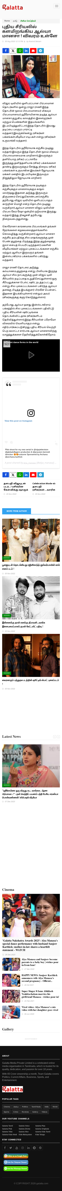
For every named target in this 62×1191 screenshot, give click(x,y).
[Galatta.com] (12, 7)
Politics (25, 1106)
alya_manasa (30, 463)
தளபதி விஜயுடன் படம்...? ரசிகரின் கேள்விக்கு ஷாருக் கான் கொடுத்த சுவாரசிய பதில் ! (16, 490)
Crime (15, 1112)
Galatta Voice (24, 1126)
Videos (44, 1112)
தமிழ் (15, 20)
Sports (6, 1112)
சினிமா (16, 1106)
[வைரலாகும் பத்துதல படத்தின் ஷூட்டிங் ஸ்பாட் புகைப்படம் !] (31, 655)
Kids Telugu (40, 1134)
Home (7, 20)
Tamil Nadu (36, 1106)
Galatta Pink (7, 1129)
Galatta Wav (24, 1131)
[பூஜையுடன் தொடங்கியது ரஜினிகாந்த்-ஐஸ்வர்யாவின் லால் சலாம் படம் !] (31, 539)
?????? (7, 558)
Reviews (25, 1112)
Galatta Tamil (7, 1126)
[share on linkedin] (26, 50)
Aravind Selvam (35, 41)
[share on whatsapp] (20, 50)
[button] (31, 355)
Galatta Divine (24, 1129)
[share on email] (33, 50)
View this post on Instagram (18, 421)
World (55, 1106)
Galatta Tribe (7, 1131)
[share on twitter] (13, 50)
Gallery (35, 1112)
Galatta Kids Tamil (42, 1131)
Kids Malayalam (25, 1134)
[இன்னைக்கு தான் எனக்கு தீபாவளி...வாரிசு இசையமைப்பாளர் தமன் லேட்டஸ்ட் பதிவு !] (31, 597)
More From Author (17, 511)
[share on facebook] (5, 50)
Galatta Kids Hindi (9, 1134)
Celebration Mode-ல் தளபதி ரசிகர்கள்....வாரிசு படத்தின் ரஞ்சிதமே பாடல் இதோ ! (44, 490)
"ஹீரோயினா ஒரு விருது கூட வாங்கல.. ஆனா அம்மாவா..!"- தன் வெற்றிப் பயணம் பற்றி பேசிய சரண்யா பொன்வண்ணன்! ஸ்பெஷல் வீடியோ (30, 794)
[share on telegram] (40, 50)
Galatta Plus (40, 1126)
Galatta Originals (42, 1129)
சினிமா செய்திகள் (28, 21)
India (47, 1106)
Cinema (7, 1106)
